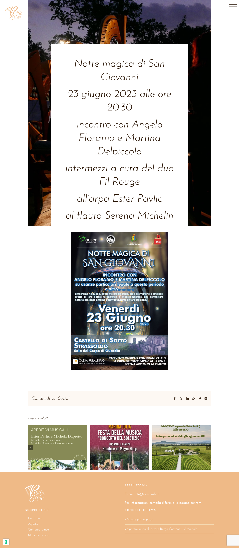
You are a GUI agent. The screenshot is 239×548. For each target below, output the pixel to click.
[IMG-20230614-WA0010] (119, 233)
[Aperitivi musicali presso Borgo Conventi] (119, 447)
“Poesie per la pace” (140, 519)
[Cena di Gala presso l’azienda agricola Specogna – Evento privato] (181, 447)
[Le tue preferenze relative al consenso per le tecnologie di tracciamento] (6, 542)
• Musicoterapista (37, 535)
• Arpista (31, 524)
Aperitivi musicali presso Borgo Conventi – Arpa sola (162, 529)
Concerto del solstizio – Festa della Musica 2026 (52, 439)
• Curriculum (33, 518)
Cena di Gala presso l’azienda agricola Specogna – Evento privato (176, 432)
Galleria (62, 439)
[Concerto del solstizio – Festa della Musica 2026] (57, 447)
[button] (30, 447)
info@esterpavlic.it (147, 494)
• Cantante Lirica (37, 529)
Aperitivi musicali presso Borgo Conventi (114, 439)
